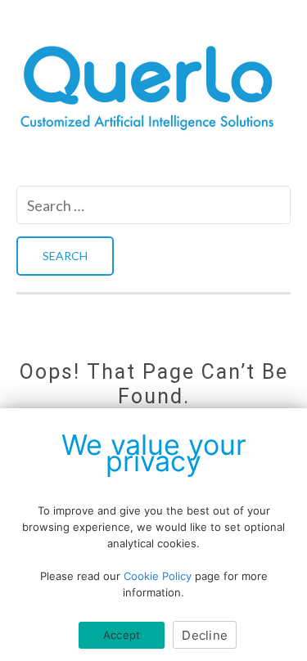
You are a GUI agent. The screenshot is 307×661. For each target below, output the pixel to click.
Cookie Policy (158, 575)
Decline (205, 635)
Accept (122, 634)
